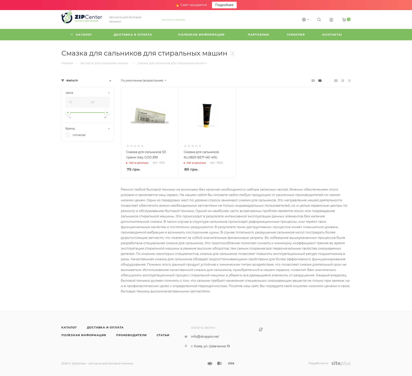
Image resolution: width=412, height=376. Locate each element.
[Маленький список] (313, 80)
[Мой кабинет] (331, 20)
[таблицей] (349, 80)
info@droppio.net (205, 336)
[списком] (342, 80)
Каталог (69, 327)
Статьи (163, 335)
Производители (131, 335)
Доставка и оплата (105, 327)
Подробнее (224, 5)
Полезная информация (83, 335)
